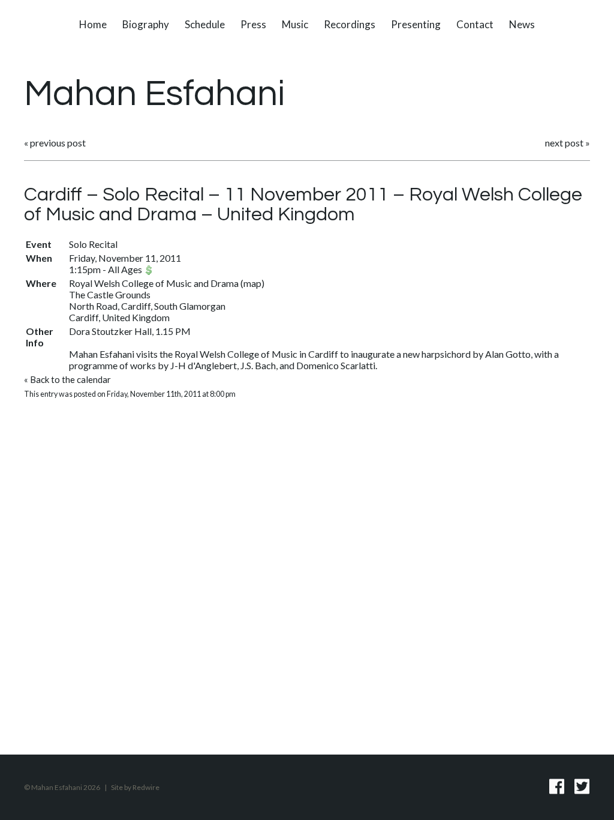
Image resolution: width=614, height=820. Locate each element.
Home (93, 24)
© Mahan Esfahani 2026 (62, 787)
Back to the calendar (70, 379)
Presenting (416, 24)
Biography (145, 24)
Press (253, 24)
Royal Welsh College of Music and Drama (154, 283)
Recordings (349, 24)
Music (295, 24)
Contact (474, 24)
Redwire (146, 787)
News (522, 24)
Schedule (205, 24)
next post (564, 142)
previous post (58, 142)
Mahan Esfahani (154, 94)
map (252, 283)
